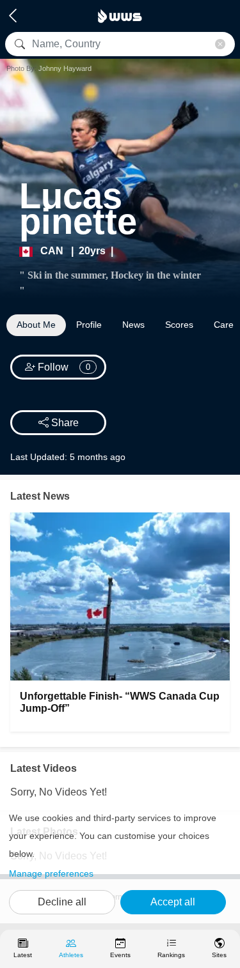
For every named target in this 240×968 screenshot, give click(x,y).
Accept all (172, 901)
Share (64, 422)
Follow (63, 367)
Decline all (62, 901)
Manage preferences (51, 873)
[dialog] (120, 863)
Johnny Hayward (65, 68)
